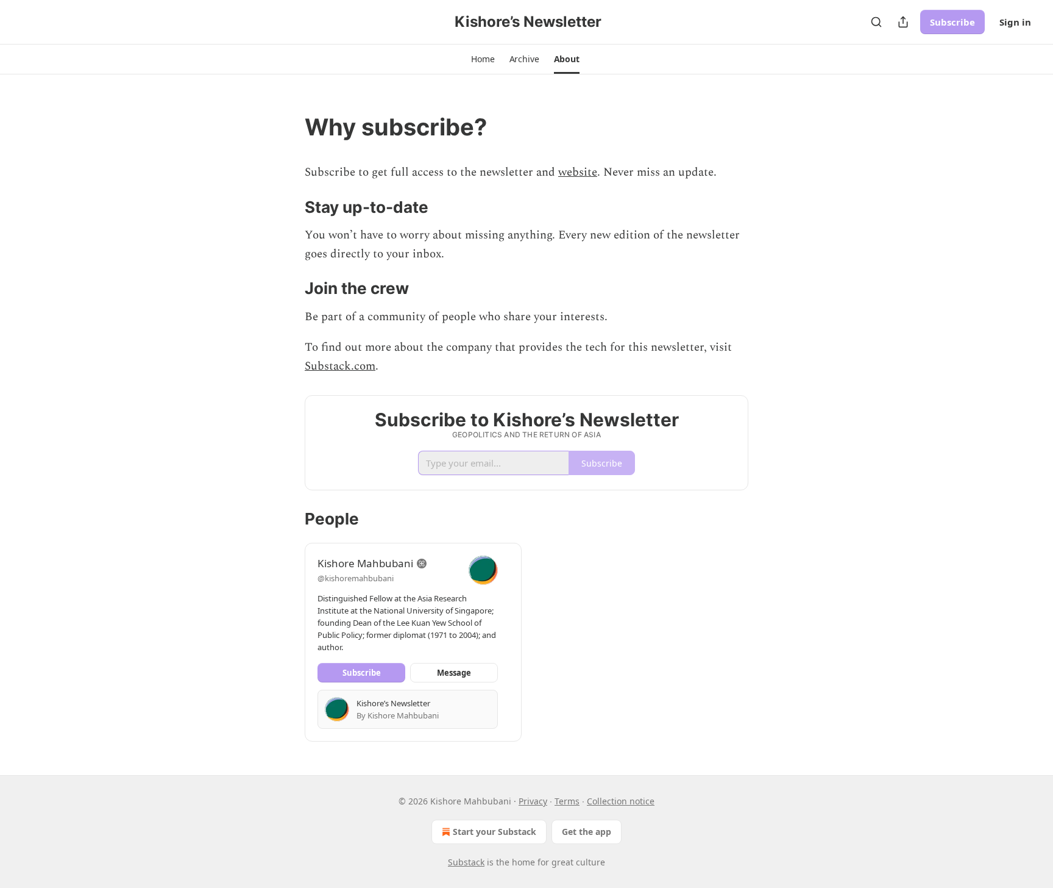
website (577, 172)
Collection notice (620, 801)
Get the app (586, 831)
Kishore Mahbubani (365, 563)
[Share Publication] (903, 22)
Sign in (1015, 22)
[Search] (876, 22)
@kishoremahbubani (355, 578)
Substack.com (340, 366)
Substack (466, 862)
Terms (567, 801)
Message (454, 672)
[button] (483, 59)
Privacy (533, 801)
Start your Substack (494, 831)
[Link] (287, 127)
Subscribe (952, 22)
